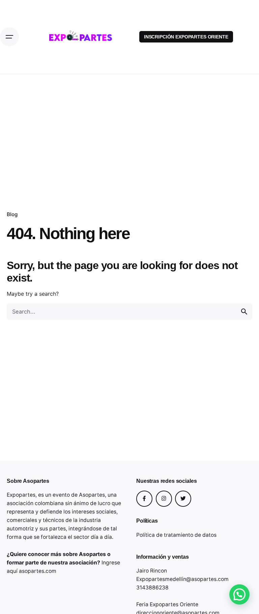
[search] (244, 311)
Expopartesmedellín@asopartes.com (182, 579)
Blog (12, 214)
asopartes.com (37, 571)
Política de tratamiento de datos (176, 535)
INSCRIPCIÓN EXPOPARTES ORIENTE (186, 36)
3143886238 (152, 587)
